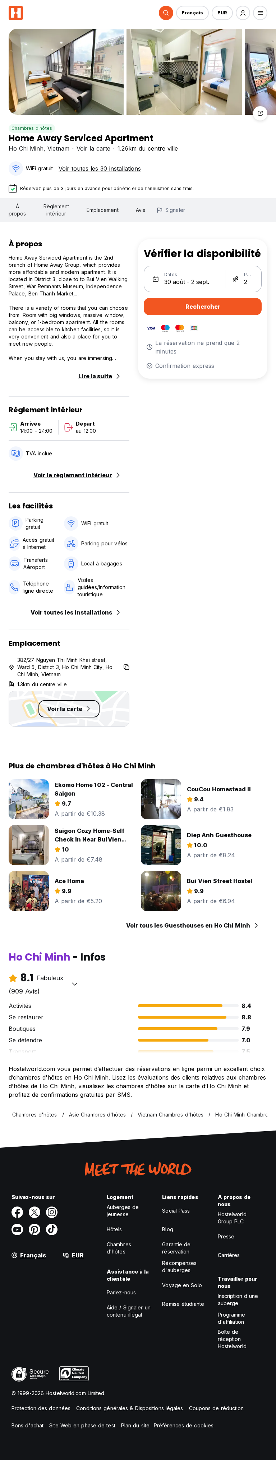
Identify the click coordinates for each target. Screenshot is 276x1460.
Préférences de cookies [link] (183, 1425)
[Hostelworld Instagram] (52, 1212)
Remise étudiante (183, 1304)
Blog (167, 1229)
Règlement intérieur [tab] (56, 210)
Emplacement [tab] (103, 210)
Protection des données (41, 1408)
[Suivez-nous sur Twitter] (34, 1212)
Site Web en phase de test (82, 1425)
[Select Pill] (166, 13)
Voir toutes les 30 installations (100, 168)
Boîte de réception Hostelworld (232, 1339)
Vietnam (58, 148)
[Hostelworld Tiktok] (52, 1229)
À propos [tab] (17, 210)
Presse (226, 1236)
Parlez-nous (121, 1292)
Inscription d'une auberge (238, 1299)
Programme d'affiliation (231, 1318)
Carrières (229, 1255)
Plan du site (135, 1425)
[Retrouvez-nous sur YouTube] (17, 1229)
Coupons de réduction (216, 1408)
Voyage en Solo (182, 1285)
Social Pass (176, 1211)
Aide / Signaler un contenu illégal (129, 1311)
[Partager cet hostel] (260, 113)
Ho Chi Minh (26, 148)
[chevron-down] (74, 983)
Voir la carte (93, 148)
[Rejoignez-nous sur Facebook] (17, 1212)
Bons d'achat (27, 1425)
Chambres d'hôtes (32, 128)
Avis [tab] (140, 210)
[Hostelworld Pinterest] (34, 1229)
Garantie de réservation (176, 1248)
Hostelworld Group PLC (232, 1217)
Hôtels (114, 1229)
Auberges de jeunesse (123, 1210)
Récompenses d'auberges (179, 1266)
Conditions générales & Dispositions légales (129, 1408)
